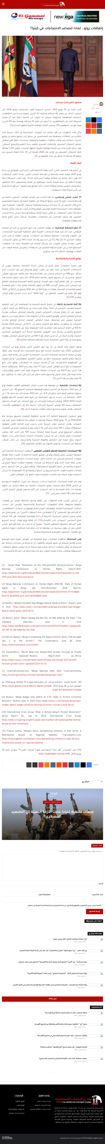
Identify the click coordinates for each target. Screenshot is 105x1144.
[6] (18, 340)
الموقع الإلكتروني (44, 895)
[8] (22, 409)
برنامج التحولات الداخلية (52, 802)
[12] (40, 520)
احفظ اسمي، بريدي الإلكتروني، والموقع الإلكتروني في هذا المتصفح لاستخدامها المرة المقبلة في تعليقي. (64, 906)
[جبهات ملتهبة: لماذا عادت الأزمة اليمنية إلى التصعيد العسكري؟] (96, 1062)
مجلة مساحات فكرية (16, 1113)
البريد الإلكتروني (97, 895)
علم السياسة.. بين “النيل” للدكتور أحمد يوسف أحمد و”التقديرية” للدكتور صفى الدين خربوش (52, 962)
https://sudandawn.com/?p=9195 (54, 754)
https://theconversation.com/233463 (20, 645)
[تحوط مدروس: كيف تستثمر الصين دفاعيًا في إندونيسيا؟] (96, 1016)
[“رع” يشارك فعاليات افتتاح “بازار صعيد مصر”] (96, 943)
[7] (54, 378)
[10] (23, 444)
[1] (11, 125)
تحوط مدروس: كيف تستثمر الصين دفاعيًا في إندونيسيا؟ (66, 1013)
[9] (73, 428)
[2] (36, 156)
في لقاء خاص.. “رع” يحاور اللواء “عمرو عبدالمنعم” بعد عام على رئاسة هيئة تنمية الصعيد (53, 951)
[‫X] (80, 1127)
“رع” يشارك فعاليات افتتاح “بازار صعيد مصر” (70, 939)
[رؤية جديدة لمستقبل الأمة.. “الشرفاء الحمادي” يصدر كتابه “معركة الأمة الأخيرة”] (96, 977)
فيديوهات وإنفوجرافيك (16, 1109)
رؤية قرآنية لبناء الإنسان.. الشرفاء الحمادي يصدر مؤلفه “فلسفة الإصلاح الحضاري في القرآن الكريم (50, 985)
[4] (32, 209)
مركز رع (96, 104)
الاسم (100, 884)
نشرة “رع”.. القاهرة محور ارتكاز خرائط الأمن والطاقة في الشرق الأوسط (61, 1024)
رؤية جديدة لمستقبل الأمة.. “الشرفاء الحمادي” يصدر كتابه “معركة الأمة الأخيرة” (57, 973)
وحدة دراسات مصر (44, 1101)
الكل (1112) (52, 999)
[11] (47, 493)
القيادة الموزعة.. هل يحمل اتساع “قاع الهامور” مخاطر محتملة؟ (63, 1047)
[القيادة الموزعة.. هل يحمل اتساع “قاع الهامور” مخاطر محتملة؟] (96, 1051)
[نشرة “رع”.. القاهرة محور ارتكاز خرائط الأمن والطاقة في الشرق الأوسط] (96, 1028)
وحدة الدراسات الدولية (43, 1105)
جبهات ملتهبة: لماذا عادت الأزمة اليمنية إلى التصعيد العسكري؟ (63, 1059)
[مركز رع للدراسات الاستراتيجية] (52, 4)
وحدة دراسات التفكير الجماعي (40, 1109)
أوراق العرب (20, 1105)
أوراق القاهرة (19, 1101)
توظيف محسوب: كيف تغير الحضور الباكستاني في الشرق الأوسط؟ (62, 1036)
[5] (68, 297)
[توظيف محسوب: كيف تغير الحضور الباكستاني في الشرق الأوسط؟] (96, 1039)
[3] (51, 186)
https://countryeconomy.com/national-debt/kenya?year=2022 (32, 675)
